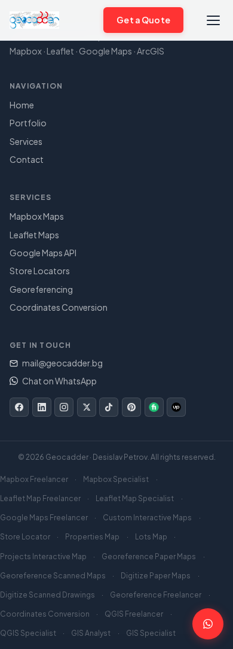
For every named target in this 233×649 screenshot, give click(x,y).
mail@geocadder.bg (62, 362)
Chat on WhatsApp (59, 380)
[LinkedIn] (41, 407)
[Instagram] (63, 407)
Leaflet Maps (34, 234)
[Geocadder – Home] (34, 20)
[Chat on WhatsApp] (87, 20)
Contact (27, 159)
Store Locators (40, 270)
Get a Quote (143, 19)
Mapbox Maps (37, 216)
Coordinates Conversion (59, 307)
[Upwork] (176, 407)
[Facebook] (19, 407)
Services (26, 141)
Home (22, 104)
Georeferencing (41, 289)
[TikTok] (108, 407)
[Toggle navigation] (213, 20)
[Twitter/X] (86, 407)
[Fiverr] (154, 407)
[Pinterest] (131, 407)
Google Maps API (43, 252)
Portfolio (28, 122)
